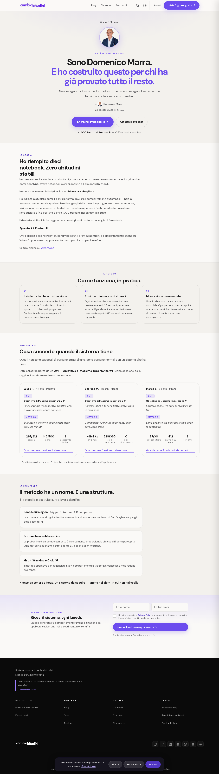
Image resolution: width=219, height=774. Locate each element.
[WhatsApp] (185, 744)
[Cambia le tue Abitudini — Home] (33, 5)
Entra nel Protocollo (26, 707)
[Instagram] (155, 744)
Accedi (157, 5)
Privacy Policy (145, 615)
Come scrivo (120, 723)
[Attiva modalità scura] (145, 5)
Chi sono (106, 5)
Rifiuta (115, 764)
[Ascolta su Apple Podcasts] (200, 744)
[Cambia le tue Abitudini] (27, 746)
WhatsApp (47, 248)
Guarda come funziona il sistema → (45, 450)
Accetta (153, 764)
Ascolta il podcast (131, 121)
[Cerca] (137, 5)
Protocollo (121, 5)
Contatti (118, 715)
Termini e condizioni (173, 715)
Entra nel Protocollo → (92, 122)
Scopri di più (88, 766)
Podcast (69, 723)
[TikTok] (163, 744)
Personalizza (134, 764)
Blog (93, 5)
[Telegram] (178, 744)
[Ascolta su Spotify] (193, 744)
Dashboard (21, 715)
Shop (67, 715)
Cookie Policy (169, 723)
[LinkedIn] (170, 744)
